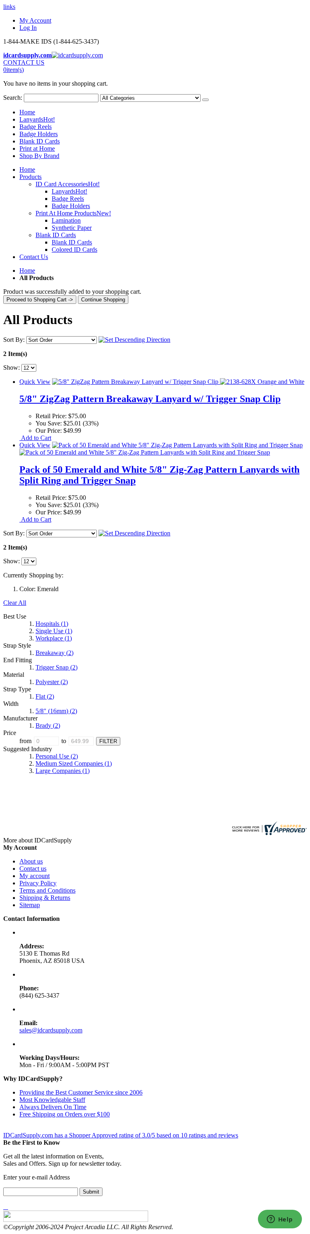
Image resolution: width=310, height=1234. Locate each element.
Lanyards (37, 119)
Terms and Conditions (47, 890)
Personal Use (57, 756)
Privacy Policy (38, 883)
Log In (28, 27)
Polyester (52, 681)
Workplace (54, 638)
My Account (35, 20)
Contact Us (33, 256)
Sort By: (14, 339)
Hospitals (52, 623)
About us (31, 861)
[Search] (205, 100)
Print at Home (37, 148)
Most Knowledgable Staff (52, 1099)
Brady (48, 725)
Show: (11, 367)
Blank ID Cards (39, 141)
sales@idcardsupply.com (50, 1030)
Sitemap (29, 904)
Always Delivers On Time (52, 1106)
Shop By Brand (39, 155)
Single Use (54, 631)
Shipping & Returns (44, 897)
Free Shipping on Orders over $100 (64, 1114)
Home (27, 270)
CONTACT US (23, 62)
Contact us (32, 868)
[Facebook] (4, 1206)
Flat (45, 696)
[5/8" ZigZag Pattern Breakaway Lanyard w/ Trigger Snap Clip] (178, 381)
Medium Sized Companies (74, 763)
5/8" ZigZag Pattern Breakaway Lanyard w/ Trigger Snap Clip (150, 399)
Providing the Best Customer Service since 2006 (80, 1092)
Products (30, 176)
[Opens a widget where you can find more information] (280, 1220)
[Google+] (7, 1206)
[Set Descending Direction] (134, 339)
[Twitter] (5, 1206)
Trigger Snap (57, 667)
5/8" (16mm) (56, 711)
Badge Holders (38, 134)
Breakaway (54, 652)
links (9, 6)
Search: (12, 97)
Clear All (14, 602)
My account (34, 875)
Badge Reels (35, 126)
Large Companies (63, 770)
